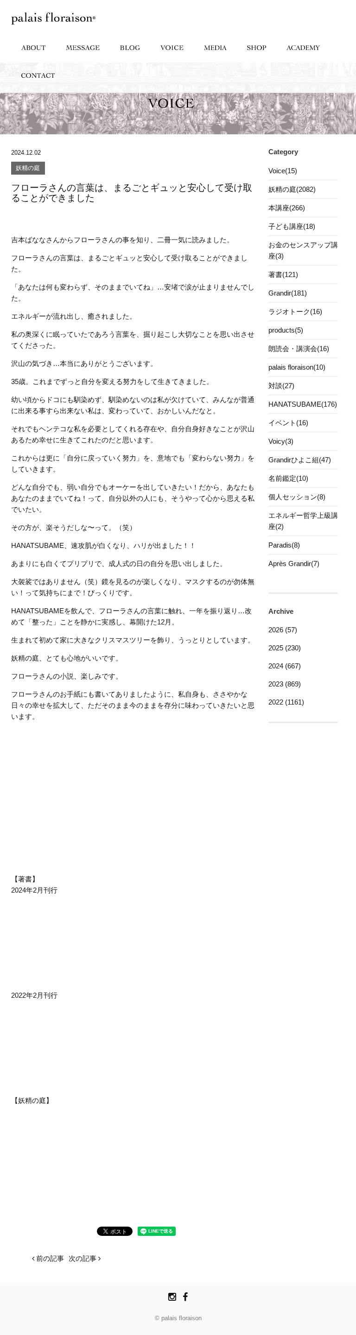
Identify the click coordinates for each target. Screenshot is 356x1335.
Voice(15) (282, 171)
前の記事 (49, 1258)
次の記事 (83, 1258)
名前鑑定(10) (288, 478)
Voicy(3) (280, 441)
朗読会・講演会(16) (298, 349)
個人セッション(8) (296, 497)
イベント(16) (288, 423)
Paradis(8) (284, 545)
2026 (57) (282, 630)
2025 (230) (284, 648)
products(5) (285, 330)
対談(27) (281, 386)
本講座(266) (286, 208)
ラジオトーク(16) (295, 311)
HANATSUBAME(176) (302, 404)
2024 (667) (284, 666)
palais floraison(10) (296, 367)
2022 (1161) (286, 702)
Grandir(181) (287, 293)
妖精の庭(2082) (292, 189)
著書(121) (283, 274)
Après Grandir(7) (293, 563)
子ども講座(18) (291, 226)
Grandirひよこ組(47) (299, 460)
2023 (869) (284, 684)
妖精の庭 (28, 168)
